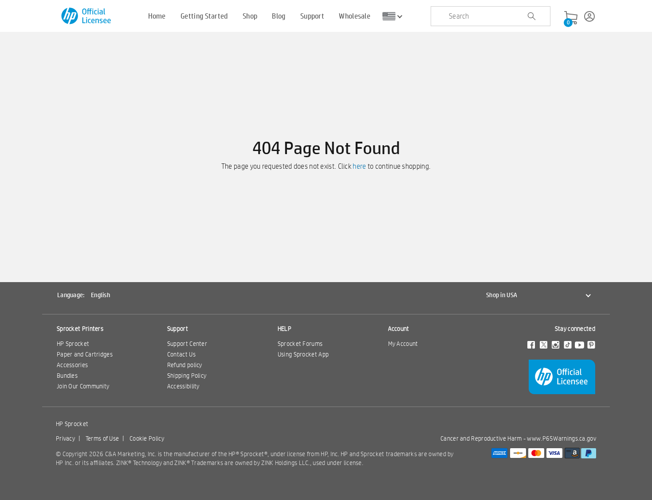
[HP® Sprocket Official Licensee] (86, 16)
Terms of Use (102, 438)
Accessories (72, 365)
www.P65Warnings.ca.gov (561, 438)
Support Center (187, 344)
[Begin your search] (531, 16)
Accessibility (183, 386)
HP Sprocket (73, 344)
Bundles (67, 376)
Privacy (65, 438)
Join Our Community (83, 386)
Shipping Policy (187, 376)
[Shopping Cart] (571, 18)
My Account (403, 344)
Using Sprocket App (303, 354)
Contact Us (181, 354)
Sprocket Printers (80, 329)
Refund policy (184, 365)
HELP (284, 329)
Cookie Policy (147, 438)
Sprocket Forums (300, 344)
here (359, 166)
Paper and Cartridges (85, 354)
